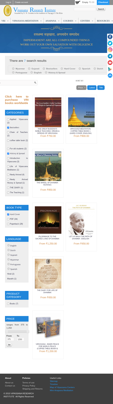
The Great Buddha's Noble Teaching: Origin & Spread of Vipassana (47, 131)
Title (101, 87)
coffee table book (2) (19, 140)
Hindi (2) (10, 274)
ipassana (22, 10)
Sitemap (54, 381)
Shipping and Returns (32, 389)
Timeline (54, 384)
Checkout (103, 2)
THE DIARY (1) (16, 188)
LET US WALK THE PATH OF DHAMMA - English (80, 238)
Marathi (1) (11, 279)
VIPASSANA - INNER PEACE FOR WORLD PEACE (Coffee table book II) (47, 346)
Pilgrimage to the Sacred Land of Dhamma (47, 238)
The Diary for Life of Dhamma (47, 291)
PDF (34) (14, 219)
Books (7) (14, 304)
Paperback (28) (16, 224)
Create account (21, 2)
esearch (38, 10)
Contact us (10, 385)
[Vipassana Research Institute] (8, 14)
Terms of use (28, 382)
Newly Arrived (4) (17, 174)
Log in (8, 2)
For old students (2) (18, 149)
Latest (92, 87)
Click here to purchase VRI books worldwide (17, 100)
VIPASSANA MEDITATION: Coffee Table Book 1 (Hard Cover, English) (81, 131)
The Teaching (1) (17, 192)
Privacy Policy (28, 385)
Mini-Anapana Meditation (61, 390)
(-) (14, 68)
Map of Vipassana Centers (62, 387)
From (9, 336)
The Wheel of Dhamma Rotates (47, 184)
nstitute (51, 10)
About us (9, 382)
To (18, 336)
